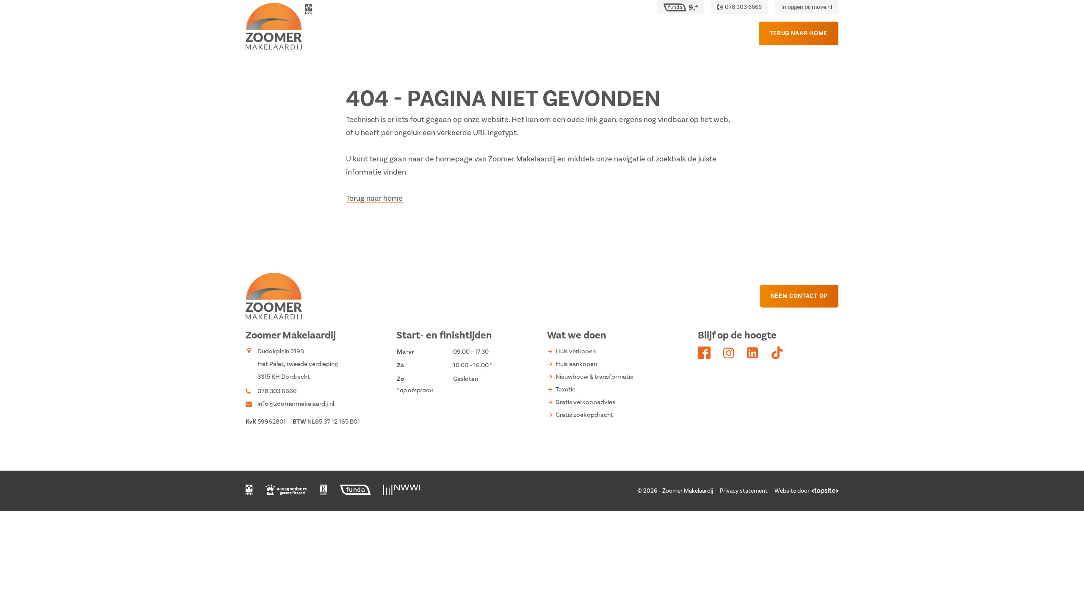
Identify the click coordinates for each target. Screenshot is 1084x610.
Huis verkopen (576, 351)
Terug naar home (374, 198)
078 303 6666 (277, 391)
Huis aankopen (576, 364)
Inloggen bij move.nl (806, 7)
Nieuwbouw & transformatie (594, 377)
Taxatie (565, 389)
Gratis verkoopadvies (585, 402)
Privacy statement (744, 491)
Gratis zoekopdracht (584, 415)
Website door (792, 491)
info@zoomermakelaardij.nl (295, 404)
